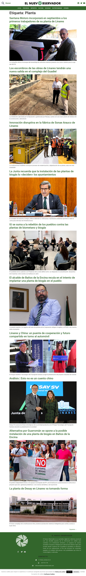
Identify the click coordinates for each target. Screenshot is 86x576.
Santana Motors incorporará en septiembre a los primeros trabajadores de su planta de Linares (38, 20)
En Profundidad (57, 8)
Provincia (26, 8)
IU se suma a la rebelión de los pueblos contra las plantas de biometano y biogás (38, 226)
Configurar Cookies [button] (49, 574)
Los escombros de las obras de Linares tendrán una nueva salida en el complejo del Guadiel (40, 70)
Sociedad (48, 8)
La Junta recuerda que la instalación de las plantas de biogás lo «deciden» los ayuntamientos (41, 173)
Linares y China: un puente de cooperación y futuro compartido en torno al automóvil (39, 335)
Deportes (34, 8)
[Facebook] (78, 3)
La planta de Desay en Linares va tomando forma (38, 488)
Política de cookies (60, 571)
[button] (8, 3)
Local (19, 8)
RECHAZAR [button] (76, 571)
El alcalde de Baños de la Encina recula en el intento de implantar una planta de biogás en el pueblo (42, 279)
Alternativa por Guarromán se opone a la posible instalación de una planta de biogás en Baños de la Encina (39, 434)
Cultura (40, 8)
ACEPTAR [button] (69, 571)
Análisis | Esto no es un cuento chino (31, 378)
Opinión (66, 8)
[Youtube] (84, 3)
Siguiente (73, 529)
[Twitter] (81, 3)
